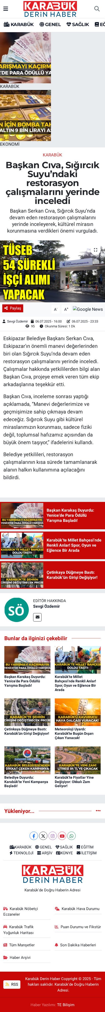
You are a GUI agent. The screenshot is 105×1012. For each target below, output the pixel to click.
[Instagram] (52, 836)
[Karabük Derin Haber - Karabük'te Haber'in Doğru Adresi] (50, 8)
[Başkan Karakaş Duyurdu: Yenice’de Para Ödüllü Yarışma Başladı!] (27, 659)
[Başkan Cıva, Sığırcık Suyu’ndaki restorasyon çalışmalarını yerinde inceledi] (52, 271)
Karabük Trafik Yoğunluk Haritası (18, 930)
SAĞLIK (80, 24)
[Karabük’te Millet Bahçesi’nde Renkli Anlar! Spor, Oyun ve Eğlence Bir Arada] (78, 659)
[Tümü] (98, 810)
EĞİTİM (87, 847)
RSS (14, 984)
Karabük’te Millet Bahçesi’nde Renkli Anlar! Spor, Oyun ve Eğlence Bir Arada (75, 683)
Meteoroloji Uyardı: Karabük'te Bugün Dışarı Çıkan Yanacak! (74, 733)
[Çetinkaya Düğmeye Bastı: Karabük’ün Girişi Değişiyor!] (27, 712)
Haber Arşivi (20, 957)
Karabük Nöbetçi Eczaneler (20, 911)
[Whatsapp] (71, 836)
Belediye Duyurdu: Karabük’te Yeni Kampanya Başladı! (26, 781)
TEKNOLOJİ (23, 853)
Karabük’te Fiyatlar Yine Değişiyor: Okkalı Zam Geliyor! (74, 781)
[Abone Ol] (88, 309)
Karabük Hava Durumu (80, 908)
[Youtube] (62, 836)
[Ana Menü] (5, 8)
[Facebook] (34, 836)
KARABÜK (21, 24)
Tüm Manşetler (22, 945)
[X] (43, 836)
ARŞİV (47, 853)
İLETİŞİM (89, 853)
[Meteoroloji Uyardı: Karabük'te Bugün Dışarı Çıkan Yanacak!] (78, 712)
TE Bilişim (65, 1005)
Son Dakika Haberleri (78, 945)
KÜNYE (67, 853)
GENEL (52, 24)
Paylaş (15, 308)
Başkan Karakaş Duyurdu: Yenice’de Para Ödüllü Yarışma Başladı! (25, 681)
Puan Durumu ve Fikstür (81, 927)
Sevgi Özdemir (17, 321)
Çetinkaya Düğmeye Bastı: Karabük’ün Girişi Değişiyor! (26, 731)
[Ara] (97, 9)
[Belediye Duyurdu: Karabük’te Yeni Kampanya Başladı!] (27, 760)
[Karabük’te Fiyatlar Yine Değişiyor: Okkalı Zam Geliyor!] (78, 760)
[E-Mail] (37, 617)
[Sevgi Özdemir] (16, 609)
